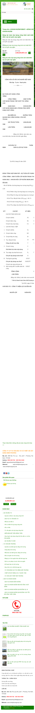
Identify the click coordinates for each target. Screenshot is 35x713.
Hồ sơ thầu (7, 527)
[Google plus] (6, 473)
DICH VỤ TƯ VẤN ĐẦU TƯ (11, 518)
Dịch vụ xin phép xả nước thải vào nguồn (14, 561)
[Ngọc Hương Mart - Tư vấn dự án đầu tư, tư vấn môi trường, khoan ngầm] (17, 4)
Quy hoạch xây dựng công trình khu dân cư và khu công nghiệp (17, 537)
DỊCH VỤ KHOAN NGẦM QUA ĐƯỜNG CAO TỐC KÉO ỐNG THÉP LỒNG (17, 593)
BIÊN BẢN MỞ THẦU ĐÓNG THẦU (13, 533)
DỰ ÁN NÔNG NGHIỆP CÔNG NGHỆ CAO (18, 626)
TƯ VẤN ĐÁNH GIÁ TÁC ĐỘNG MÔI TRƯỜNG (16, 570)
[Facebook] (4, 473)
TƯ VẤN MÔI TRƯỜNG (9, 544)
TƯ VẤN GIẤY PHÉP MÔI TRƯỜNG (13, 576)
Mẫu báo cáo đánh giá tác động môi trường (15, 552)
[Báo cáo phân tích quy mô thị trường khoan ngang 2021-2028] (4, 657)
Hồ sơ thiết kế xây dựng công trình (13, 524)
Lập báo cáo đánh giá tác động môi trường (15, 546)
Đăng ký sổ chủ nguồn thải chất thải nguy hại (15, 558)
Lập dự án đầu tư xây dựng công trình (14, 515)
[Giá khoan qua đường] (10, 490)
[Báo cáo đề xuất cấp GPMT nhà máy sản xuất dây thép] (4, 663)
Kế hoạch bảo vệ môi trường (11, 564)
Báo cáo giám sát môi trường (11, 555)
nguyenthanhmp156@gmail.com (15, 462)
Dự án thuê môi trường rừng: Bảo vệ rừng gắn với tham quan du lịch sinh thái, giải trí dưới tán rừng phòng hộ (19, 635)
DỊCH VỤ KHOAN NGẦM (9, 578)
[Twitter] (8, 473)
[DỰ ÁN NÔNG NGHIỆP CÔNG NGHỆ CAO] (4, 629)
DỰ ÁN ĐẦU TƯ (7, 513)
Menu (10, 21)
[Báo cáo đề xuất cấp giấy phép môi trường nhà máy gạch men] (4, 644)
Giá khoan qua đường (9, 480)
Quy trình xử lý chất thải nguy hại (12, 567)
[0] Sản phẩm (27, 9)
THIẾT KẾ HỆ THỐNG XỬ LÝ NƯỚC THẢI (15, 573)
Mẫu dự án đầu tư (9, 521)
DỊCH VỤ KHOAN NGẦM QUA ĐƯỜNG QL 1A (16, 589)
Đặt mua (13, 504)
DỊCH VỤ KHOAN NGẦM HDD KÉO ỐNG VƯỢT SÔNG (16, 585)
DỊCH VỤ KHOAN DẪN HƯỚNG (12, 581)
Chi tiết (6, 504)
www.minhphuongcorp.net (10, 466)
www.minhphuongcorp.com (20, 464)
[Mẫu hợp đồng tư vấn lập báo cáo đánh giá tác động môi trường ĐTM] (4, 650)
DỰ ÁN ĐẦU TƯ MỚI (9, 541)
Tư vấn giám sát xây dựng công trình (13, 530)
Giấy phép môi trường (10, 549)
